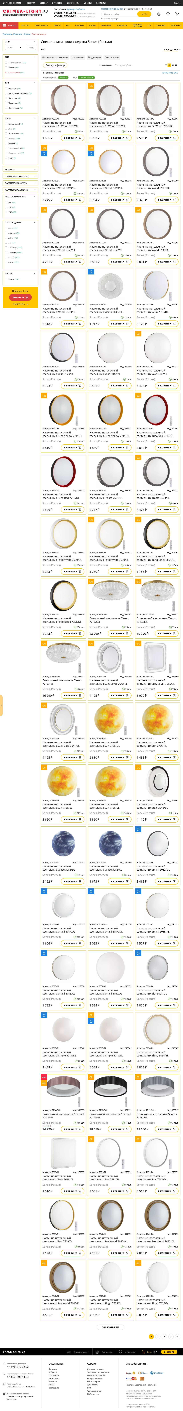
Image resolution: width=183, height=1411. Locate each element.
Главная (7, 34)
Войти (177, 3)
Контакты (101, 2)
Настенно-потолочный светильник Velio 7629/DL (58, 372)
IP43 (12, 212)
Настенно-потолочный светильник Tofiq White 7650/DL (62, 558)
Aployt (13, 262)
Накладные (14, 88)
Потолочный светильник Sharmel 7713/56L (157, 1115)
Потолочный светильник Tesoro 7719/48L (62, 682)
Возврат (44, 2)
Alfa (11, 243)
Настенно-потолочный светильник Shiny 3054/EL (152, 1053)
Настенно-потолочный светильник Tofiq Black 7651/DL (61, 620)
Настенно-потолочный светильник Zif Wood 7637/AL (60, 124)
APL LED (14, 257)
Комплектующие (17, 63)
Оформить (169, 1352)
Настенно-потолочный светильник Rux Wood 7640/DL (156, 1239)
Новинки (53, 1381)
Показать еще (110, 1327)
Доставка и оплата (12, 2)
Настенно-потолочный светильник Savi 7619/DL (57, 1239)
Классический (15, 124)
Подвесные (14, 103)
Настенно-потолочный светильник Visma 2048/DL (106, 310)
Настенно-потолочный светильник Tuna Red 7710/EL (155, 434)
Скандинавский (16, 148)
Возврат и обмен (94, 1378)
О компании (56, 1363)
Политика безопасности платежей (141, 1385)
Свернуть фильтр (55, 65)
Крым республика (76, 9)
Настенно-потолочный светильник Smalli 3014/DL (106, 929)
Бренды (88, 2)
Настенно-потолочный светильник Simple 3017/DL (59, 1053)
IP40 (11, 207)
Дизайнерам (73, 2)
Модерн (14, 138)
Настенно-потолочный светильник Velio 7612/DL (152, 310)
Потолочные (15, 108)
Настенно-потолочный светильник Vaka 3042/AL (105, 372)
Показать (18, 297)
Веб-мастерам (93, 1381)
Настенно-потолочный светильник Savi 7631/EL (104, 1177)
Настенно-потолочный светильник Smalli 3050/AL (105, 991)
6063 (13, 228)
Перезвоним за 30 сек (112, 9)
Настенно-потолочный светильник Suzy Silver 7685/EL (156, 682)
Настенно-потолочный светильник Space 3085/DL (58, 867)
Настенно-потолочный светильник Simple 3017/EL (106, 1053)
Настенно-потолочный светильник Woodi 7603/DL (59, 310)
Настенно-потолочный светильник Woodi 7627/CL (106, 248)
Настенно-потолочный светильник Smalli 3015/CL (58, 991)
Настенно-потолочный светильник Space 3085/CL (105, 867)
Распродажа (54, 1378)
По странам (54, 1375)
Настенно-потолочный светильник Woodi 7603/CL (153, 248)
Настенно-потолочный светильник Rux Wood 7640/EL (61, 1301)
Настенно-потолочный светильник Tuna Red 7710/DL (60, 496)
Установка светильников (98, 1372)
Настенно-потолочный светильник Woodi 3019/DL (59, 186)
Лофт (11, 129)
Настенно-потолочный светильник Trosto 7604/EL (153, 496)
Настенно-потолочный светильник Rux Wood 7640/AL (108, 1239)
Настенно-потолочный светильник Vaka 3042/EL (152, 372)
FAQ (89, 1388)
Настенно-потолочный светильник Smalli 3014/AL (58, 929)
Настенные (14, 98)
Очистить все (170, 73)
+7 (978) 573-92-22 (74, 16)
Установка (57, 2)
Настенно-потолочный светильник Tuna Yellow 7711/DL (109, 434)
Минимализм (16, 133)
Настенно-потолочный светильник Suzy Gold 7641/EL (60, 744)
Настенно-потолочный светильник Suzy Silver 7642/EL (108, 682)
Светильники (85, 77)
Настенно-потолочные (20, 93)
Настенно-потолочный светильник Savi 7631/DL (152, 1177)
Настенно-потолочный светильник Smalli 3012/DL (153, 867)
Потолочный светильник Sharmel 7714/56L (63, 1115)
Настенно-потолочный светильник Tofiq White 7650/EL (109, 558)
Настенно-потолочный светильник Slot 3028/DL (152, 991)
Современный (16, 153)
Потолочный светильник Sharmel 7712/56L (110, 1115)
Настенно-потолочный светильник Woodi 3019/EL (106, 186)
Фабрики (53, 1372)
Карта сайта (54, 1388)
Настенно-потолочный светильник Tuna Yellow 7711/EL (62, 434)
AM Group (15, 247)
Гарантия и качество (96, 1375)
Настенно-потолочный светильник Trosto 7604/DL (106, 496)
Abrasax (14, 233)
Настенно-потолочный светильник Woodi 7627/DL (153, 186)
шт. (149, 1352)
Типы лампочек (94, 1391)
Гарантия (30, 2)
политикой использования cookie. (142, 1398)
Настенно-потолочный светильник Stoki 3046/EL (152, 806)
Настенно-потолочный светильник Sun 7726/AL (152, 744)
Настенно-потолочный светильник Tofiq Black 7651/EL (156, 558)
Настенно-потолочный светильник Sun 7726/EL (57, 806)
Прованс (13, 143)
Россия (13, 279)
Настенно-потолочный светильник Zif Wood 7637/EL (107, 124)
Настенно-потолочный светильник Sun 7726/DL (104, 744)
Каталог (12, 25)
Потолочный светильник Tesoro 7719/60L (109, 620)
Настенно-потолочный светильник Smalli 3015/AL (153, 929)
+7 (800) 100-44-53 (74, 13)
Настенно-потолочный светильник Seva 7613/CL (57, 1177)
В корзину (70, 137)
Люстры (13, 67)
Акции (51, 1384)
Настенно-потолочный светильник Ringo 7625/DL (153, 1301)
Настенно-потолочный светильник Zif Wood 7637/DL (155, 124)
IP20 (11, 202)
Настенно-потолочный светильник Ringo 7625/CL (105, 1301)
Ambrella (15, 252)
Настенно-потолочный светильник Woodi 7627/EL (58, 248)
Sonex (27, 34)
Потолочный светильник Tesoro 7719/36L (157, 620)
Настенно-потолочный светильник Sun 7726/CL (104, 806)
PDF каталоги (93, 1394)
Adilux (13, 238)
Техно (12, 158)
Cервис (91, 1363)
